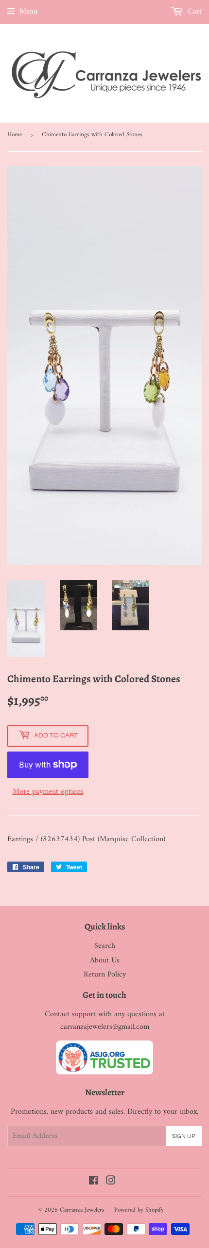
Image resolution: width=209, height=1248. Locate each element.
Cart (193, 11)
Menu (28, 11)
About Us (105, 960)
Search (104, 946)
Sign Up (183, 1136)
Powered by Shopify (139, 1210)
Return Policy (105, 974)
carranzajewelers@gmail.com (104, 1027)
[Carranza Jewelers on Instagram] (111, 1182)
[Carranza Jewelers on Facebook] (93, 1182)
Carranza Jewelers (82, 1210)
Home (14, 134)
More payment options (48, 792)
